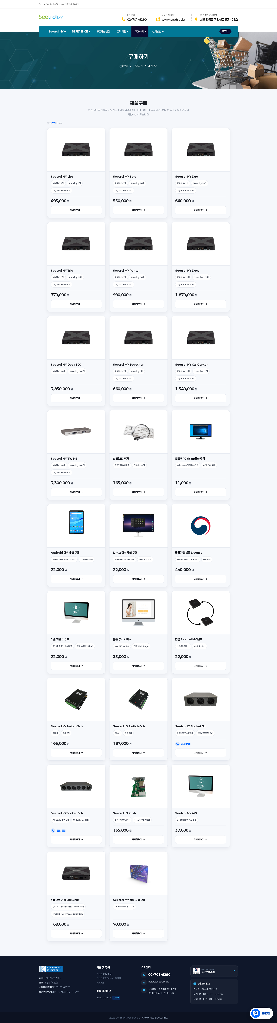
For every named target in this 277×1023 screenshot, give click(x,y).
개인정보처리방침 (104, 974)
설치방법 (156, 31)
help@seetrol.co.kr (158, 981)
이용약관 (100, 983)
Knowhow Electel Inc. (155, 1017)
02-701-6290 (137, 19)
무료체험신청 (103, 31)
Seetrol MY (56, 31)
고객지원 (121, 31)
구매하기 (139, 31)
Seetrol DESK (108, 997)
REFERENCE (80, 31)
